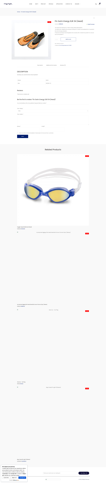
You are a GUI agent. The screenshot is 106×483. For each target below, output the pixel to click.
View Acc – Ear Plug (21, 382)
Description (40, 65)
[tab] (40, 66)
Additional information (51, 65)
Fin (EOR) (69, 45)
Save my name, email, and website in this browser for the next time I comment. (36, 133)
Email (43, 126)
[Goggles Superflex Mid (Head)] (93, 18)
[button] (53, 302)
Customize (6, 477)
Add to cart (68, 39)
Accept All (22, 477)
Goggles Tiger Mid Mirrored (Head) (24, 227)
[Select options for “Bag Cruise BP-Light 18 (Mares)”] (53, 457)
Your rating (20, 108)
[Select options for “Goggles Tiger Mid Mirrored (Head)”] (53, 224)
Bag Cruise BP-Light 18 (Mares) (23, 459)
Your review (20, 114)
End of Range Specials (63, 45)
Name (19, 126)
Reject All (14, 477)
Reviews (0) (63, 65)
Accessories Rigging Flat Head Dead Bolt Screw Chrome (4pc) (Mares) (32, 304)
